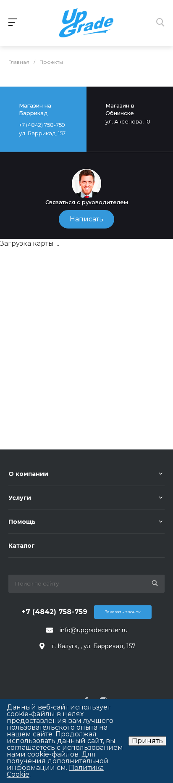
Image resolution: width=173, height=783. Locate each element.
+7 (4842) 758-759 (54, 612)
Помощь (22, 522)
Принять (147, 741)
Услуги (19, 498)
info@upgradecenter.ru (94, 630)
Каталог (21, 545)
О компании (28, 474)
